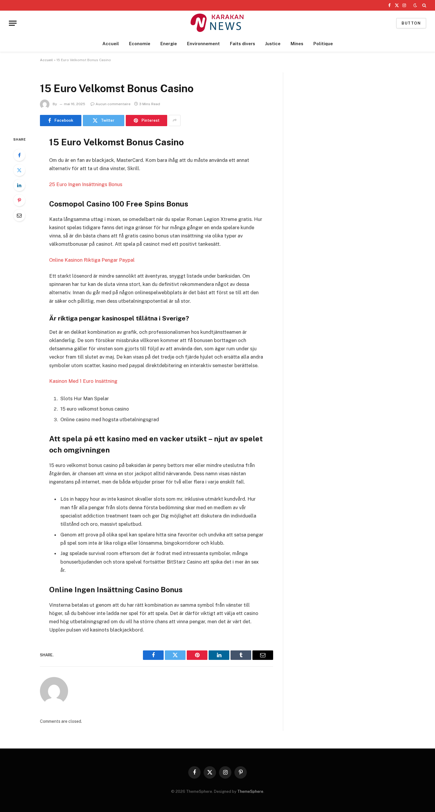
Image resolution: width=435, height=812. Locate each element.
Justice (273, 43)
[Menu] (13, 23)
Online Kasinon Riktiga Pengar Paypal (92, 260)
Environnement (203, 43)
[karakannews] (217, 23)
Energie (168, 43)
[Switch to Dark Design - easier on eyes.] (415, 5)
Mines (297, 43)
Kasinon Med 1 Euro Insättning (83, 381)
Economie (139, 43)
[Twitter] (19, 170)
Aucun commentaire (113, 104)
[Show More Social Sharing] (175, 120)
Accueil (110, 43)
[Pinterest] (19, 200)
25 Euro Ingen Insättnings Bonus (85, 184)
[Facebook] (19, 155)
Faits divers (242, 43)
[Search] (423, 5)
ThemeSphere (250, 791)
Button (411, 23)
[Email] (19, 215)
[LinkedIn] (19, 185)
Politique (323, 43)
